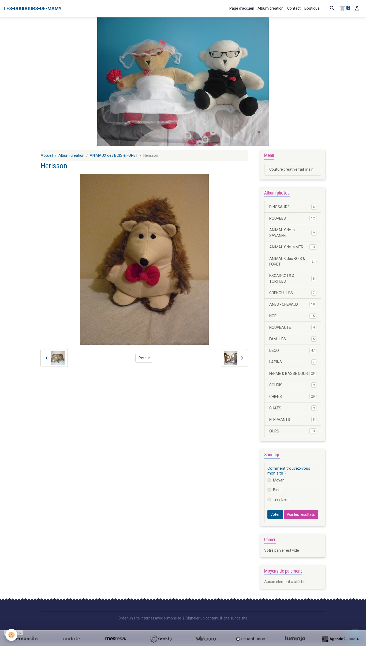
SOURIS (292, 385)
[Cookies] (11, 635)
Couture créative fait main (291, 169)
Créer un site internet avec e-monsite (149, 618)
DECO (292, 350)
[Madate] (71, 639)
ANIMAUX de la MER (292, 247)
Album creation (270, 8)
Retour (144, 358)
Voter (275, 514)
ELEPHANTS (292, 419)
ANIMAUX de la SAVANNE (292, 233)
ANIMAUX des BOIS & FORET (114, 155)
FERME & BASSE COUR (292, 373)
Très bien (281, 499)
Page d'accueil (241, 8)
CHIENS (292, 396)
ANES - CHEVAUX (292, 304)
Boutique (312, 8)
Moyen (279, 480)
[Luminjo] (295, 639)
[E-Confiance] (250, 639)
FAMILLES (292, 339)
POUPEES (292, 218)
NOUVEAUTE (292, 327)
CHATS (292, 408)
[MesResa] (115, 639)
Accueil (47, 155)
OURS (292, 431)
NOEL (292, 316)
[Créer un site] (26, 639)
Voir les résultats (301, 514)
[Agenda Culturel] (340, 639)
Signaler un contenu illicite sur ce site (217, 618)
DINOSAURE (292, 207)
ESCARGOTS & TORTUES (292, 278)
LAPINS (292, 362)
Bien (277, 490)
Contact (294, 8)
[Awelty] (160, 639)
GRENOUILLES (292, 293)
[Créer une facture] (205, 639)
